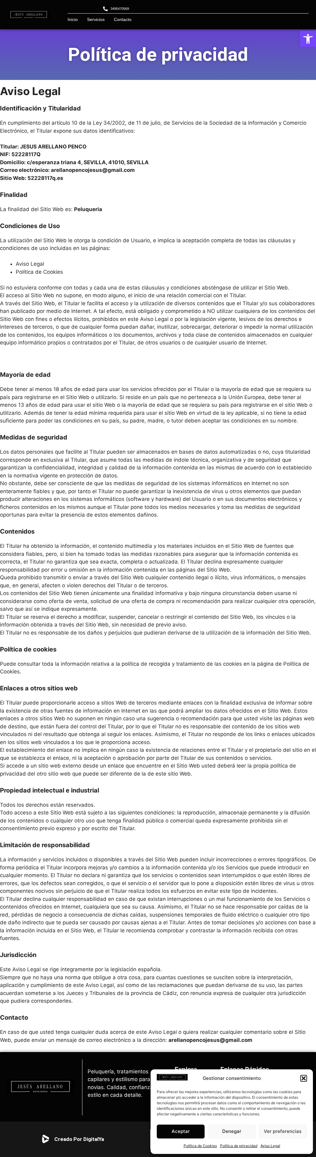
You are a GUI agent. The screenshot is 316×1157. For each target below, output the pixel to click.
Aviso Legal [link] (270, 1145)
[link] (308, 39)
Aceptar (181, 1131)
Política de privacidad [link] (238, 1145)
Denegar (231, 1131)
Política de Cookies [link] (200, 1145)
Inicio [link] (73, 19)
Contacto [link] (122, 19)
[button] (304, 1078)
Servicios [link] (96, 19)
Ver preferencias (282, 1131)
